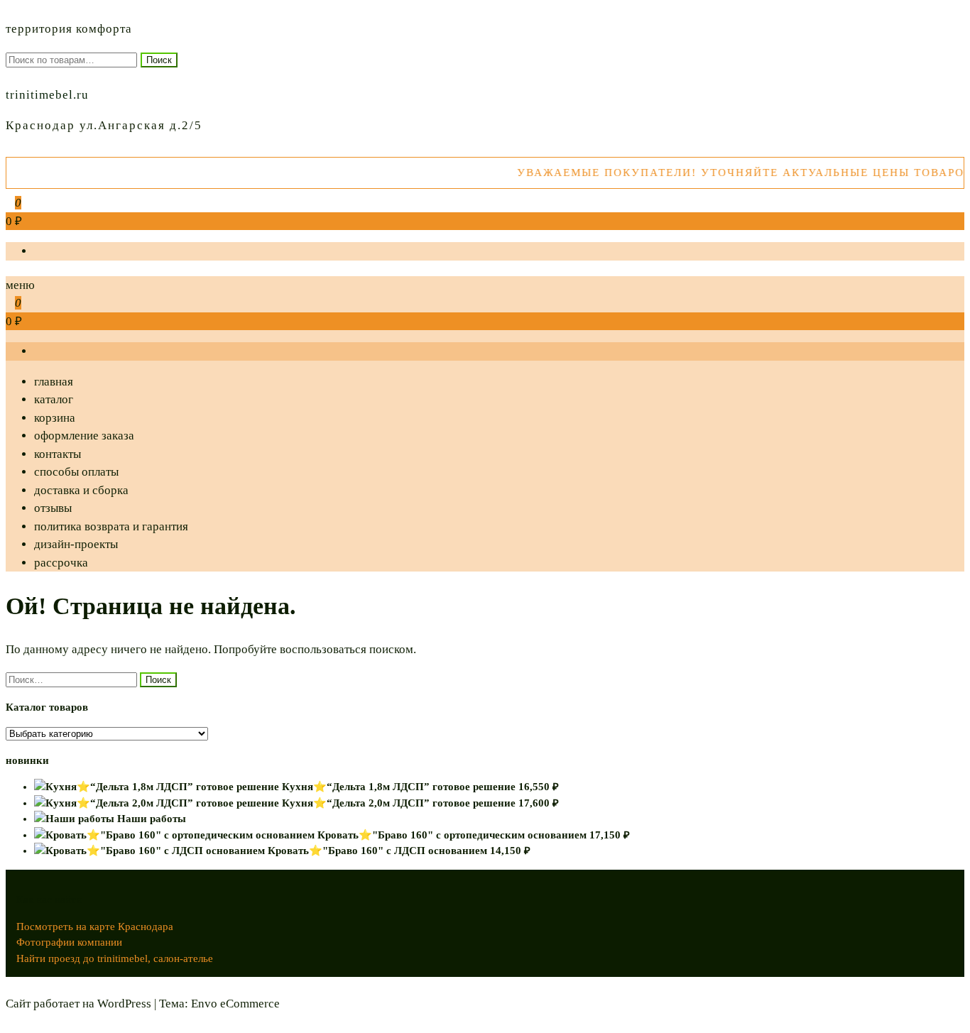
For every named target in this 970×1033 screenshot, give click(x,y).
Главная (53, 381)
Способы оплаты (76, 472)
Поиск (159, 60)
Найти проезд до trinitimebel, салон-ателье (114, 958)
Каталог (53, 399)
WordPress (124, 1003)
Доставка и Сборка (81, 490)
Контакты (57, 454)
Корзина (54, 418)
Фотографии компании (69, 942)
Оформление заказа (84, 435)
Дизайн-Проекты (76, 544)
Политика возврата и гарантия (111, 526)
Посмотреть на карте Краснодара (94, 926)
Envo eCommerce (235, 1003)
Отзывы (53, 508)
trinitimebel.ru (47, 95)
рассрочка (61, 562)
